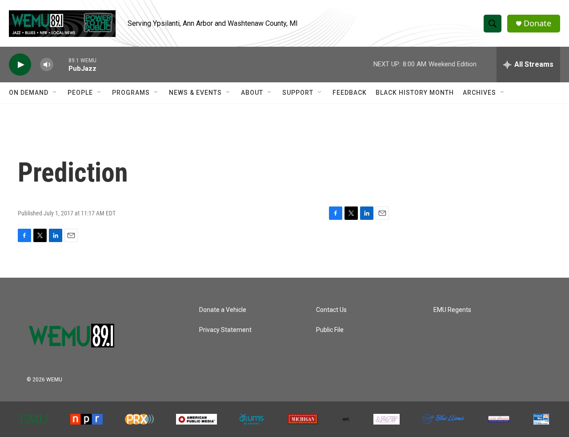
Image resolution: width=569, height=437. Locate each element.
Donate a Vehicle (222, 310)
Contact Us (331, 310)
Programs (131, 92)
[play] (20, 65)
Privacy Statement (225, 330)
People (80, 92)
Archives (479, 92)
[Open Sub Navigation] (55, 92)
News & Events (195, 92)
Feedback (350, 92)
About (252, 92)
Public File (330, 330)
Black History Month (415, 92)
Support (297, 92)
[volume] (46, 65)
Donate (537, 23)
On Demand (28, 92)
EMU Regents (452, 310)
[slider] (61, 64)
